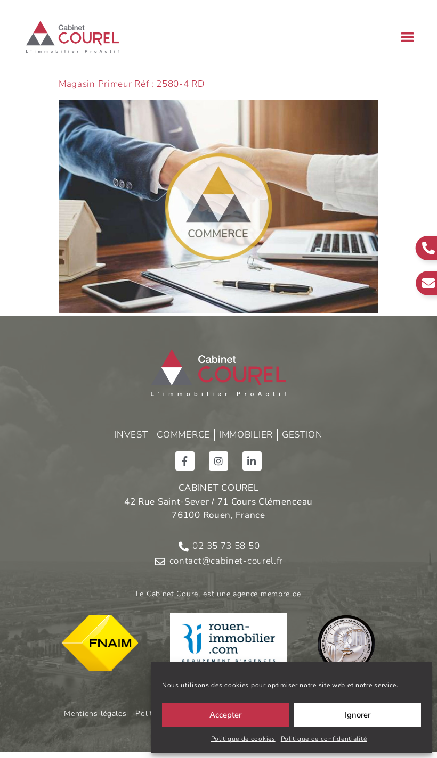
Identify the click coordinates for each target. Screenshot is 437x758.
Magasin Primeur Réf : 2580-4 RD (132, 84)
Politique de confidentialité (324, 739)
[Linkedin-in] (252, 461)
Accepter (225, 715)
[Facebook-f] (185, 461)
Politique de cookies (243, 739)
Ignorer (357, 715)
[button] (407, 37)
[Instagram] (218, 461)
